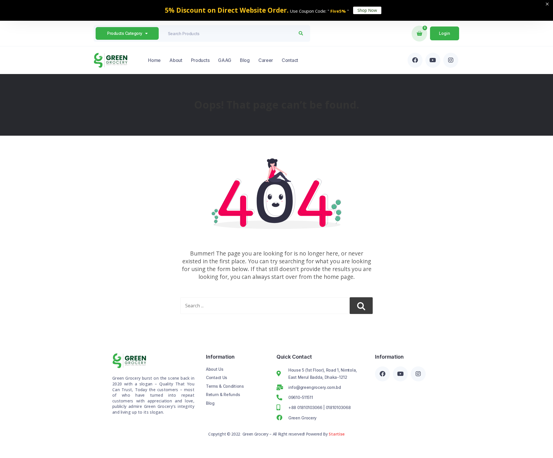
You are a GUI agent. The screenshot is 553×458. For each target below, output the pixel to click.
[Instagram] (450, 60)
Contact (290, 60)
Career (265, 60)
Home (154, 60)
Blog (245, 60)
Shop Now (367, 10)
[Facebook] (415, 60)
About (175, 60)
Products (200, 60)
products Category (124, 33)
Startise (337, 434)
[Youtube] (432, 60)
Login (444, 33)
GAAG (224, 60)
